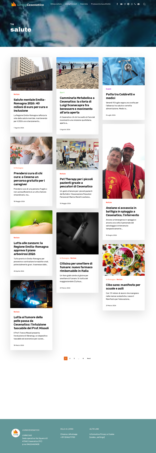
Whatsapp (73, 434)
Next (89, 358)
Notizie (16, 94)
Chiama (63, 434)
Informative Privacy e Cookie (102, 434)
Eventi (108, 89)
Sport (62, 93)
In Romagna (18, 168)
